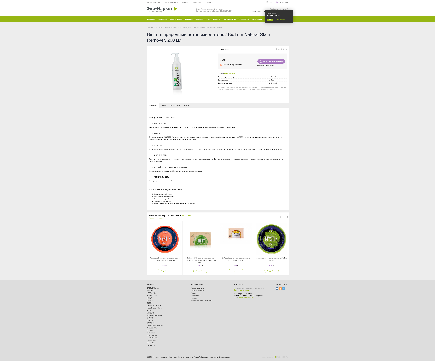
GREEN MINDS (152, 340)
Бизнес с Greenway (171, 2)
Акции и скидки (197, 2)
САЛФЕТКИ (151, 323)
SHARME (150, 318)
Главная (150, 27)
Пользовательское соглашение (201, 300)
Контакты (210, 2)
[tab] (153, 105)
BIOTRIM (159, 27)
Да (270, 20)
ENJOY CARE (152, 290)
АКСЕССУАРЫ (152, 328)
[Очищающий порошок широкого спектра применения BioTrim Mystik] (165, 239)
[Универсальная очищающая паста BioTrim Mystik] (271, 239)
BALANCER (151, 345)
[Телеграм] (271, 2)
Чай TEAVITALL (152, 338)
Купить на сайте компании (273, 61)
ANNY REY (151, 300)
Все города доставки (241, 290)
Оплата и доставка (153, 2)
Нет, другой (281, 20)
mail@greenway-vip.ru (247, 297)
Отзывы (184, 2)
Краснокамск (256, 11)
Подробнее (165, 271)
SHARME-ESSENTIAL (154, 315)
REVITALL (150, 343)
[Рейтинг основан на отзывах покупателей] (281, 50)
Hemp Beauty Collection (155, 308)
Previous (281, 217)
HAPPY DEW (151, 293)
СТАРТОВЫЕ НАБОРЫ (155, 325)
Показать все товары (156, 218)
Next (286, 217)
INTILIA (149, 298)
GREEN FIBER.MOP (154, 305)
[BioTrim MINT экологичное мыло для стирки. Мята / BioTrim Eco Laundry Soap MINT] (200, 239)
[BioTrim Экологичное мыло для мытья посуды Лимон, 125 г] (236, 239)
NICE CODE (151, 333)
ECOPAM (150, 330)
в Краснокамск (229, 73)
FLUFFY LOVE (152, 295)
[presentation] (153, 105)
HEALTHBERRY (152, 335)
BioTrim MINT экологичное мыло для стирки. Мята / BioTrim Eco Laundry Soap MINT (200, 260)
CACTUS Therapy (153, 288)
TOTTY (149, 303)
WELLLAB (150, 313)
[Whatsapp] (267, 2)
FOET (149, 310)
